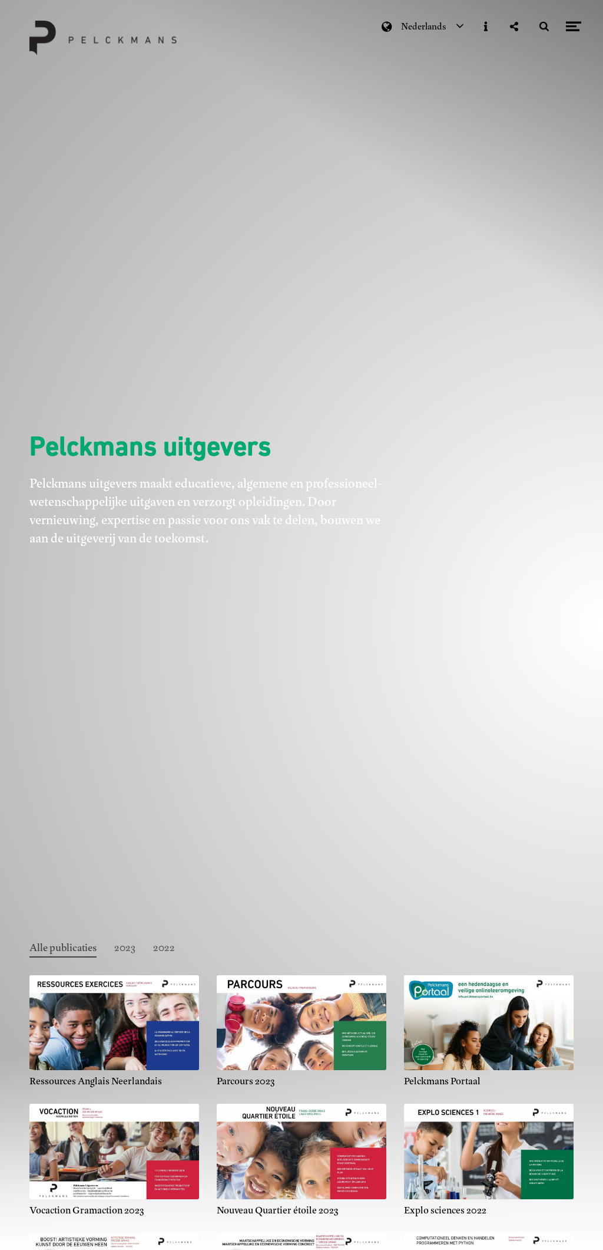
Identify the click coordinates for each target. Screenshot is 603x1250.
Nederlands (423, 26)
